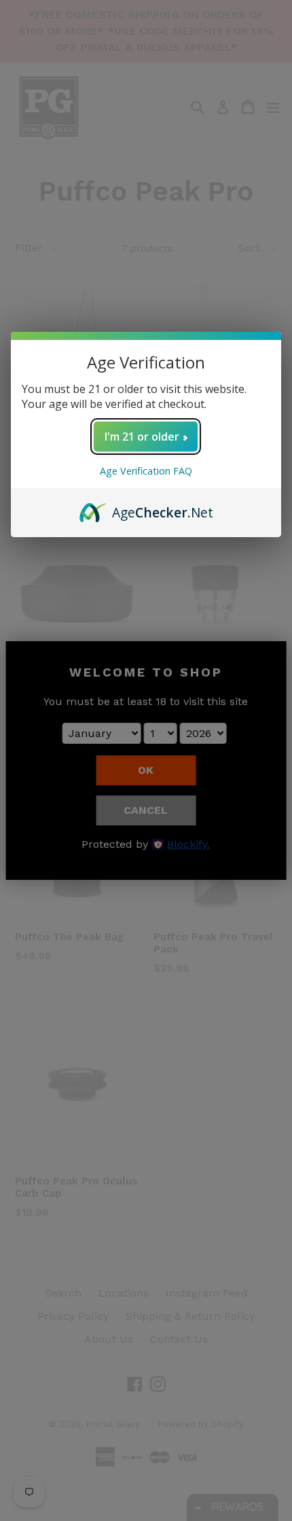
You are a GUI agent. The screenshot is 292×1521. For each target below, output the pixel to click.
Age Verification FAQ (146, 470)
